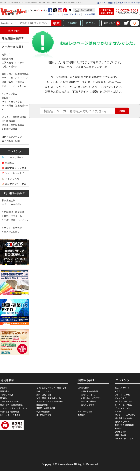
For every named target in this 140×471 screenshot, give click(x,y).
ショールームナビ (14, 173)
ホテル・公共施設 (12, 227)
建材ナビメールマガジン (125, 415)
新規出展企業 (8, 200)
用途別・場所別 (9, 66)
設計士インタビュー (123, 401)
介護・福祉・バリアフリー (15, 221)
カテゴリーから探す (12, 204)
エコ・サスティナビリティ (15, 78)
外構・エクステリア (12, 136)
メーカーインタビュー (124, 404)
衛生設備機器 (8, 121)
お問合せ (118, 428)
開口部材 (6, 97)
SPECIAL (118, 411)
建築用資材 (7, 58)
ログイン (91, 23)
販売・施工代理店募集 (124, 425)
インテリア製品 (9, 93)
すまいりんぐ (11, 178)
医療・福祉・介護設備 (13, 82)
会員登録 (72, 23)
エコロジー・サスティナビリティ (14, 408)
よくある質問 (89, 14)
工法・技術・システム (13, 62)
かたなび (9, 162)
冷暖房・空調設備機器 (13, 125)
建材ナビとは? (54, 14)
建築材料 (6, 54)
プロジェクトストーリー (125, 408)
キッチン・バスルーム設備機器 (49, 401)
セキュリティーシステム (14, 86)
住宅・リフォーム (12, 216)
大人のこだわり (11, 231)
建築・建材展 (120, 435)
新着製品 (81, 415)
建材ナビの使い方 (72, 14)
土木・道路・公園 (11, 140)
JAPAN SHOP (120, 431)
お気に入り (111, 23)
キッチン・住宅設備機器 (14, 117)
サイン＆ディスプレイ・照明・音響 (51, 387)
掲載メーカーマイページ (128, 2)
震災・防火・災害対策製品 (15, 74)
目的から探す (16, 193)
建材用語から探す (13, 38)
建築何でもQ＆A (122, 421)
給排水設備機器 (9, 129)
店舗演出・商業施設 (13, 211)
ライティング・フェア (124, 438)
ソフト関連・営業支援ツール (15, 107)
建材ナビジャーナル (15, 183)
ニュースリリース (14, 157)
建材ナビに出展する (106, 2)
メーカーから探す (13, 46)
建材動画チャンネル (15, 168)
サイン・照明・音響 (12, 101)
